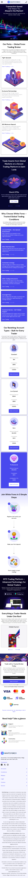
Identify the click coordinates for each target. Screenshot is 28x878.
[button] (10, 205)
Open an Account (14, 374)
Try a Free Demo (14, 677)
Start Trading (14, 201)
